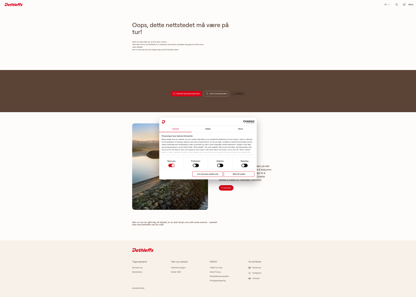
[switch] (196, 165)
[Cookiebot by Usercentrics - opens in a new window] (244, 121)
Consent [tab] (175, 129)
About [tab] (240, 129)
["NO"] (13, 4)
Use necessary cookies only (207, 174)
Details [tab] (208, 129)
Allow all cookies (239, 174)
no (386, 4)
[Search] (396, 4)
